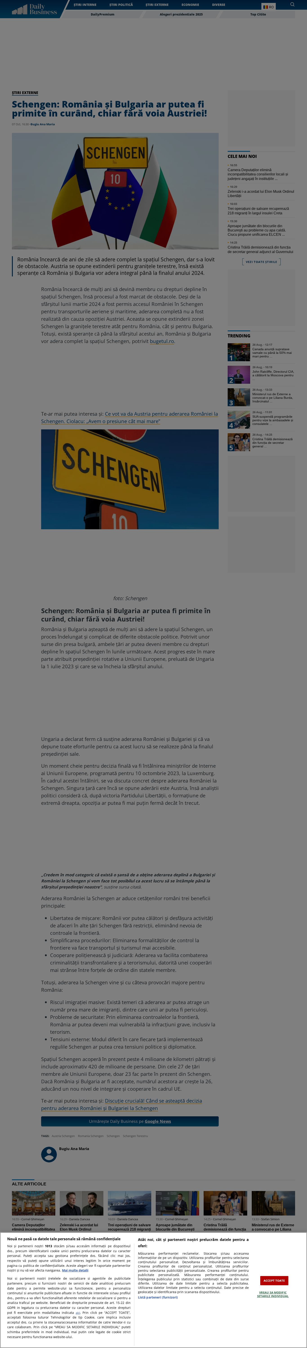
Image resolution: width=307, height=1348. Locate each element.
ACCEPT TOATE (274, 1280)
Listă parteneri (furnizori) (158, 1297)
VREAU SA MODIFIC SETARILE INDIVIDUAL (273, 1294)
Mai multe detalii (75, 1270)
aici (78, 1313)
